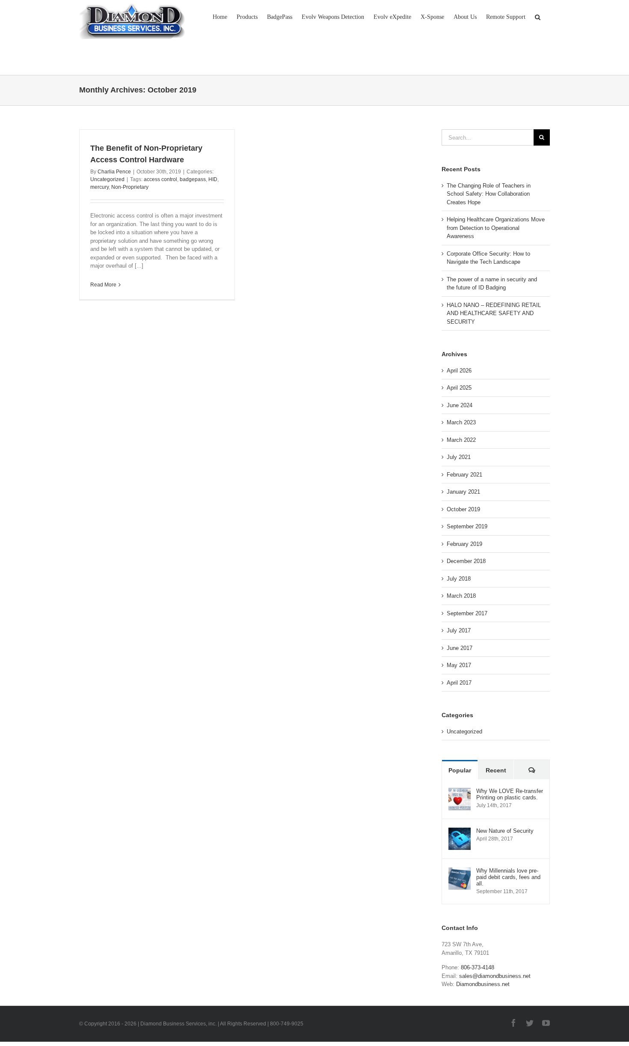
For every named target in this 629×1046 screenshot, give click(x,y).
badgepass (193, 179)
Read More (103, 285)
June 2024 (459, 405)
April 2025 (459, 387)
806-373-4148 (477, 967)
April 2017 (459, 682)
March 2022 (461, 440)
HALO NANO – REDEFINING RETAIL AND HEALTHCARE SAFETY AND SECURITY (494, 313)
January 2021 (463, 492)
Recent (496, 770)
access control (160, 179)
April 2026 (459, 370)
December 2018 (466, 561)
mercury (99, 187)
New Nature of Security (505, 831)
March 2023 (461, 422)
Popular (459, 770)
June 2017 (459, 648)
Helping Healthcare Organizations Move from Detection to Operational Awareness (496, 227)
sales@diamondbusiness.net (495, 976)
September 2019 (467, 526)
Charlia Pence (114, 172)
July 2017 (459, 630)
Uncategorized (107, 179)
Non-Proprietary (129, 187)
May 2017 (459, 665)
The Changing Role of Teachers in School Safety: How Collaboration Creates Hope (489, 194)
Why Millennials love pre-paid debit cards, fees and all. (508, 877)
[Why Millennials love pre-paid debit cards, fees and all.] (459, 871)
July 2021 (459, 457)
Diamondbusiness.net (483, 984)
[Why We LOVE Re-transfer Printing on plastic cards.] (459, 792)
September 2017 (467, 613)
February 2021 (464, 474)
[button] (537, 16)
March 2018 (461, 596)
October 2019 (463, 509)
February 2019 (464, 544)
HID (212, 179)
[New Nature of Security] (459, 831)
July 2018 (459, 578)
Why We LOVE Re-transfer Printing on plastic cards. (509, 794)
